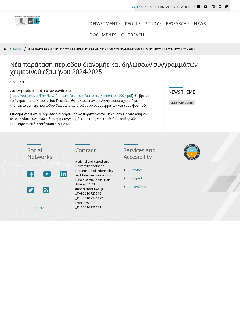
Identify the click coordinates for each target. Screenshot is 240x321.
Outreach (132, 35)
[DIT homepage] (27, 21)
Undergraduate (181, 102)
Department (102, 25)
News (200, 23)
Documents (103, 35)
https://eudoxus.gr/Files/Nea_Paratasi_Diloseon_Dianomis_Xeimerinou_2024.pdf (71, 95)
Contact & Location (174, 7)
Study (151, 25)
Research (175, 25)
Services (137, 170)
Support (136, 178)
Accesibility (138, 186)
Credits (39, 208)
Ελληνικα (144, 7)
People (132, 23)
